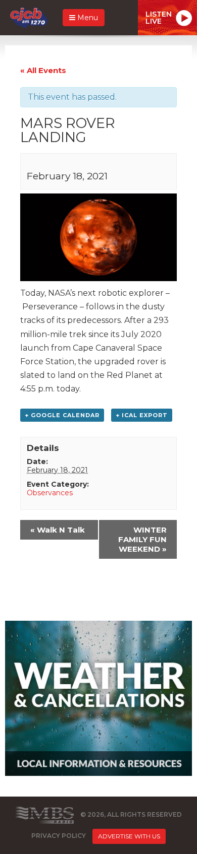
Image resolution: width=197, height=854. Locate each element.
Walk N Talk (57, 530)
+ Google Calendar (62, 415)
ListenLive (158, 18)
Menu (86, 17)
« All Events (43, 70)
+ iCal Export (142, 415)
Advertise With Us (129, 836)
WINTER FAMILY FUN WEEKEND (142, 539)
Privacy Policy (58, 835)
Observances (50, 492)
